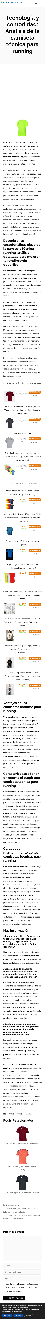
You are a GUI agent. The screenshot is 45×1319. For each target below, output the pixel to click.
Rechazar (18, 1315)
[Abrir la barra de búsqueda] (36, 3)
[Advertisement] (22, 88)
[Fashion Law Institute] (11, 3)
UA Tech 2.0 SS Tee (22, 433)
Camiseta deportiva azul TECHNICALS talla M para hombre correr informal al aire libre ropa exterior (22, 517)
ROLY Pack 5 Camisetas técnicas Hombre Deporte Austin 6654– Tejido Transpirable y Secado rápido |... (22, 456)
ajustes (18, 1311)
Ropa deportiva (12, 1205)
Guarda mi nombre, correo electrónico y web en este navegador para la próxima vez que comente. (22, 1287)
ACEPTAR (7, 1315)
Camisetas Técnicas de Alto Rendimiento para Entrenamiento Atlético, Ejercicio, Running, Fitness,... (22, 595)
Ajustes (28, 1315)
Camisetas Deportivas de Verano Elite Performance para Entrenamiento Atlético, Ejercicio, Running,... (22, 676)
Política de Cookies (21, 1307)
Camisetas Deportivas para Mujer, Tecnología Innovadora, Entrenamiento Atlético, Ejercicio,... (22, 649)
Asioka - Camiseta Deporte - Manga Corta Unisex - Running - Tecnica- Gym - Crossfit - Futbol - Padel (22, 410)
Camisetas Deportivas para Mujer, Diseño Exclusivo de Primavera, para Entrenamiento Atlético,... (22, 622)
